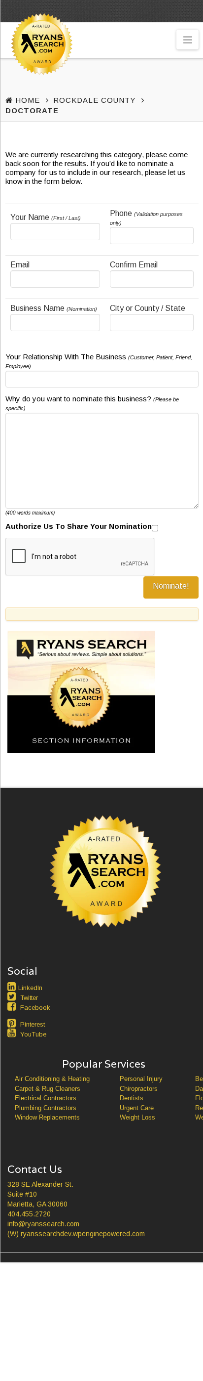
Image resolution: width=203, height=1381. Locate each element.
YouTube (33, 1034)
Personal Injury (141, 1078)
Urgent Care (137, 1108)
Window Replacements (47, 1117)
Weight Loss (137, 1117)
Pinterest (32, 1024)
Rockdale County (94, 100)
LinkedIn (30, 988)
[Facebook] (12, 1006)
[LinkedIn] (12, 987)
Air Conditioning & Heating (52, 1078)
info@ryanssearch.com (43, 1224)
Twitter (29, 997)
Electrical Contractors (45, 1098)
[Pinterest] (12, 1023)
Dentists (131, 1098)
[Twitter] (12, 996)
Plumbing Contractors (45, 1108)
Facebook (35, 1007)
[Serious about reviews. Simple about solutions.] (39, 62)
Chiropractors (139, 1088)
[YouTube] (12, 1033)
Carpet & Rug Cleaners (47, 1088)
